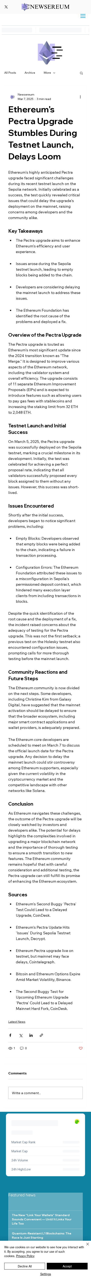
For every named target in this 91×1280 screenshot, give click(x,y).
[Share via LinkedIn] (31, 1035)
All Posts (10, 73)
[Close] (85, 1247)
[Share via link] (41, 1035)
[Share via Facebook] (10, 1035)
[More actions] (80, 96)
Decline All (25, 1266)
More (47, 73)
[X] (6, 7)
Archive (30, 73)
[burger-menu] (83, 15)
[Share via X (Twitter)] (21, 1035)
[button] (81, 73)
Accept (67, 1266)
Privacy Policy (25, 1256)
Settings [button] (45, 1274)
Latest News (16, 1022)
